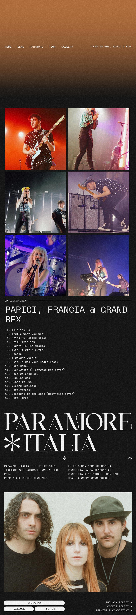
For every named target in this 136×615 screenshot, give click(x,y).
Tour (52, 46)
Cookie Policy (118, 606)
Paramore (36, 46)
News (20, 46)
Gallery (67, 46)
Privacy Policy (117, 602)
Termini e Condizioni (112, 610)
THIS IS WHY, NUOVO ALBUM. (112, 46)
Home (8, 46)
